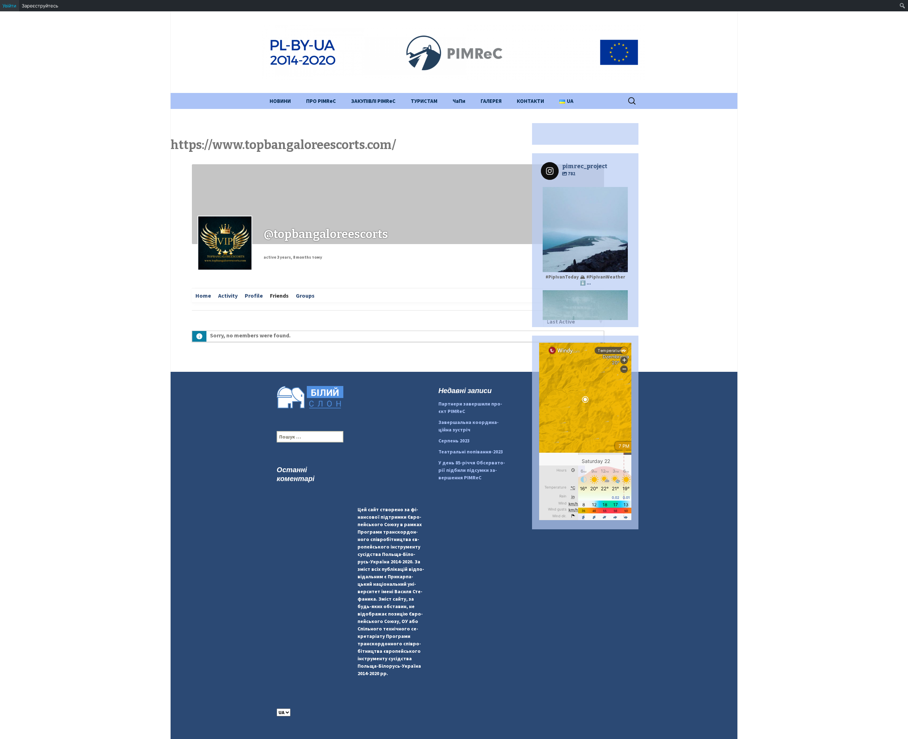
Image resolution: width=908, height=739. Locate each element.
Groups (305, 295)
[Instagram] (619, 263)
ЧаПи (459, 101)
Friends (279, 295)
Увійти (9, 6)
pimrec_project (584, 296)
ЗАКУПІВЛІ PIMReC (373, 101)
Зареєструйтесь (40, 6)
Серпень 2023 (454, 440)
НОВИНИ (280, 101)
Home (203, 295)
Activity (228, 295)
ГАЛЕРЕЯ (491, 101)
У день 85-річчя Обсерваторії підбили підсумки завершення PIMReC (471, 470)
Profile (254, 295)
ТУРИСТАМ (424, 101)
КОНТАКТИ (530, 101)
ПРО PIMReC (321, 101)
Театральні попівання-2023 (470, 451)
